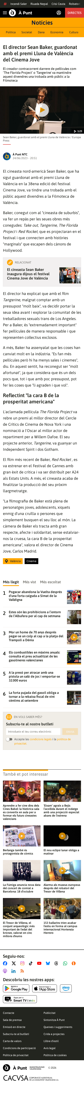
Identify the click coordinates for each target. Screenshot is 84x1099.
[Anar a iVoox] (74, 963)
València (15, 561)
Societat (26, 32)
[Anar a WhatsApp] (66, 963)
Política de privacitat (16, 1055)
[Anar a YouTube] (40, 963)
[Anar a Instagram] (23, 963)
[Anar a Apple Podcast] (6, 971)
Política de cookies (55, 1055)
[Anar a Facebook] (6, 963)
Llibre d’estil (51, 1041)
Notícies (42, 22)
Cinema (31, 561)
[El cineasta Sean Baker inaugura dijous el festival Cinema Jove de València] (70, 275)
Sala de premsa (12, 1019)
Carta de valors (12, 1041)
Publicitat (49, 1012)
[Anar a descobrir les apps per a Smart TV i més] (20, 999)
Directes (74, 12)
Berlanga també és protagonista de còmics (18, 851)
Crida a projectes (54, 1034)
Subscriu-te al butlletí (16, 1034)
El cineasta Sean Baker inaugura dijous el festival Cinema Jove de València (28, 273)
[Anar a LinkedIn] (14, 971)
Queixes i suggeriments (58, 1027)
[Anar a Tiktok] (31, 963)
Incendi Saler (18, 3)
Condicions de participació (19, 1048)
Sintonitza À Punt (54, 1019)
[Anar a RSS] (23, 971)
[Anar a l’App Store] (44, 988)
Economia (56, 32)
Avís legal (49, 1048)
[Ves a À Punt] (20, 12)
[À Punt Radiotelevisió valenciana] (23, 1067)
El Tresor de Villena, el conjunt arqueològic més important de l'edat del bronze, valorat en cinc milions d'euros (19, 929)
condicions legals (41, 739)
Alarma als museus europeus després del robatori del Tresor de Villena (62, 888)
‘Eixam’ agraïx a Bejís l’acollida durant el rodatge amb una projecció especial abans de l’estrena (61, 810)
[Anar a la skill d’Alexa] (66, 988)
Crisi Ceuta (58, 3)
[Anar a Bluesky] (49, 963)
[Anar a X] (14, 963)
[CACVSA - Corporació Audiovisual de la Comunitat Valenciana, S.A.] (31, 1078)
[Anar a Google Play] (16, 988)
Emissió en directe (14, 1027)
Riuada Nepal (39, 3)
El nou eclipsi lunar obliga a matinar (61, 851)
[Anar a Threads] (57, 963)
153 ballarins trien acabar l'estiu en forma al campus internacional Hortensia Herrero (60, 927)
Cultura (73, 32)
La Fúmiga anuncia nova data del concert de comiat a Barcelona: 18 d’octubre (21, 888)
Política (11, 32)
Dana (41, 32)
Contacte (8, 1012)
